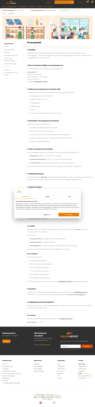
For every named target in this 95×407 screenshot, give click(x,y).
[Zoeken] (72, 2)
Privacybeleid (7, 67)
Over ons (51, 6)
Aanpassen (46, 214)
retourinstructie (45, 345)
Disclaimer (7, 69)
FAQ (45, 6)
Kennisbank (7, 52)
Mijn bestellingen (38, 366)
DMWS (53, 394)
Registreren (37, 364)
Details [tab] (47, 196)
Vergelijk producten (39, 371)
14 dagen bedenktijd (71, 10)
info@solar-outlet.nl (87, 373)
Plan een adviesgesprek (41, 10)
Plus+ (57, 394)
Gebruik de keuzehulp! (15, 10)
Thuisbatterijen (11, 6)
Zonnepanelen (22, 6)
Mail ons (6, 341)
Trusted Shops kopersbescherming (11, 373)
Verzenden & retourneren (11, 55)
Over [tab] (70, 196)
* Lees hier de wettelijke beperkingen (68, 349)
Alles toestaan (68, 214)
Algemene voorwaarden (10, 64)
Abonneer (87, 346)
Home (4, 13)
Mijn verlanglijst (38, 369)
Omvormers (31, 6)
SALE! (3, 6)
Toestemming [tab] (25, 196)
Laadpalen (39, 6)
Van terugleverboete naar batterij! (11, 383)
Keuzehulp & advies (9, 49)
